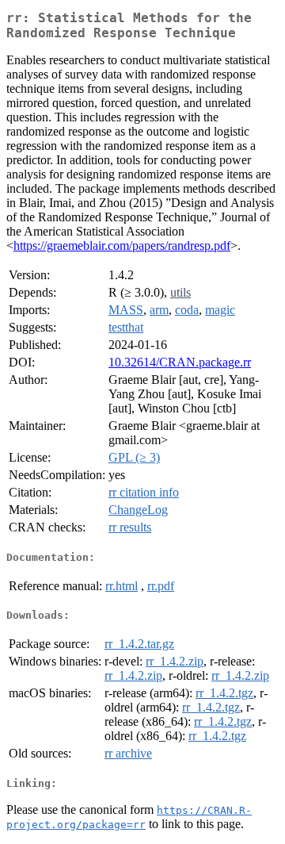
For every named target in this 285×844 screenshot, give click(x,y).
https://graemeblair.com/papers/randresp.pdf (121, 245)
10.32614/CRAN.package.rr (179, 362)
